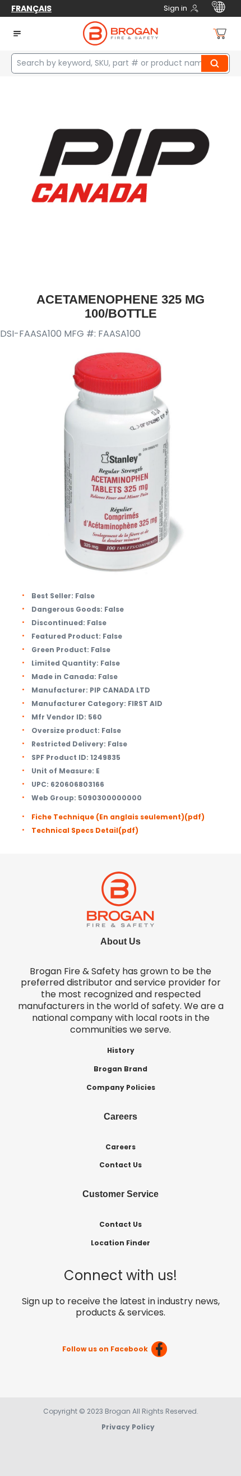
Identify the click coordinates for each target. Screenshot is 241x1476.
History (121, 1050)
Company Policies (120, 1087)
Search (216, 63)
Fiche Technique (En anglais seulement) (118, 817)
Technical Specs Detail (84, 830)
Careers (120, 1147)
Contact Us (120, 1165)
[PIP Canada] (120, 164)
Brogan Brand (120, 1069)
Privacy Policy (128, 1427)
